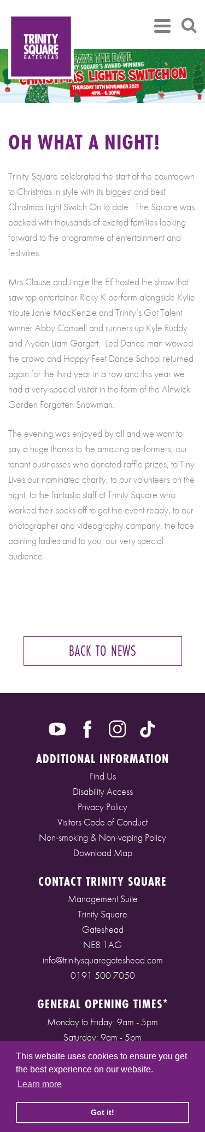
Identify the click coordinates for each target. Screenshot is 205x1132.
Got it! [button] (102, 1112)
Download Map (102, 852)
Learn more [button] (39, 1084)
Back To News (103, 650)
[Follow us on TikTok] (147, 727)
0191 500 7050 (103, 975)
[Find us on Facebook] (87, 727)
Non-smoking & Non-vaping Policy (102, 837)
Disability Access (103, 791)
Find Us (103, 776)
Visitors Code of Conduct (102, 822)
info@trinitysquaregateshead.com (103, 960)
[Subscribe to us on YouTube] (57, 727)
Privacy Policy (102, 806)
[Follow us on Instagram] (117, 727)
